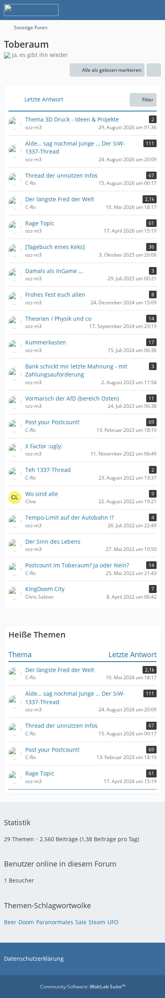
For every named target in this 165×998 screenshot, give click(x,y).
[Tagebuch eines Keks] (55, 247)
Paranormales (54, 922)
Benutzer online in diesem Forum (60, 863)
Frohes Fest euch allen (55, 294)
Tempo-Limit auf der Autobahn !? (69, 517)
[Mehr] (154, 70)
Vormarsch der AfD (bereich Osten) (72, 398)
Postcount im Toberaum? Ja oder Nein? (77, 565)
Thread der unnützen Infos (61, 175)
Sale (81, 922)
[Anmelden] (135, 10)
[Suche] (115, 10)
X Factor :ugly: (43, 446)
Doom (26, 922)
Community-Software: (82, 986)
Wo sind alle (41, 494)
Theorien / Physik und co (58, 318)
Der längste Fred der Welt (59, 199)
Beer (10, 922)
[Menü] (155, 10)
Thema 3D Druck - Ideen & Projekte (72, 119)
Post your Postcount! (52, 422)
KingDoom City (44, 589)
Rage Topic (39, 223)
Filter (147, 99)
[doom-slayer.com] (31, 10)
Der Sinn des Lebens (52, 541)
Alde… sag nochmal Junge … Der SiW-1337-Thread (75, 148)
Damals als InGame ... (54, 271)
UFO (113, 922)
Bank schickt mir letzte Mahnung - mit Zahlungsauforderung (76, 370)
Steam (97, 922)
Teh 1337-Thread (48, 470)
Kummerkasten (45, 342)
